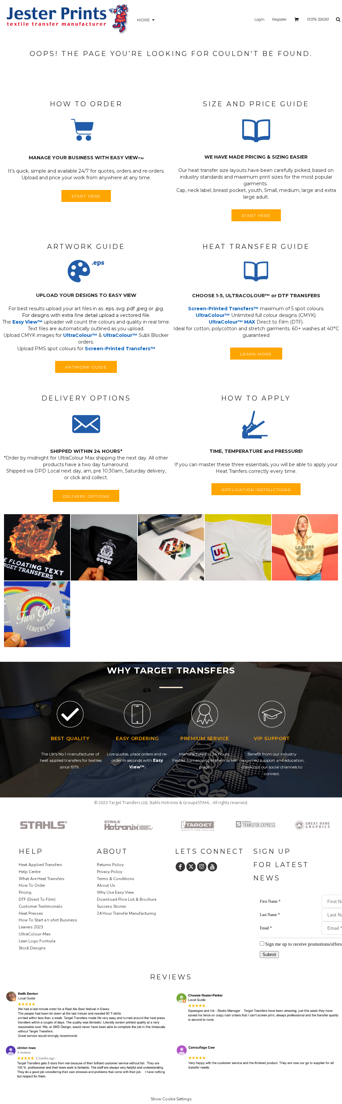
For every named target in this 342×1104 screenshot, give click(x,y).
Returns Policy (110, 864)
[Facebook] (180, 866)
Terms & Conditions (115, 878)
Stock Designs (32, 948)
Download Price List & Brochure (126, 899)
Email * (266, 928)
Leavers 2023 (31, 927)
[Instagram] (201, 866)
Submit (269, 954)
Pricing (25, 892)
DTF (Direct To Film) (37, 899)
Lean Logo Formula (37, 941)
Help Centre (29, 871)
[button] (86, 131)
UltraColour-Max (34, 934)
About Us (106, 885)
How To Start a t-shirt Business (48, 920)
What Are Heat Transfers (41, 878)
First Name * (270, 901)
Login (259, 19)
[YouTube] (212, 866)
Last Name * (270, 914)
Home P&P (30, 963)
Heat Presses (31, 913)
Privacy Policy (109, 871)
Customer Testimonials (40, 906)
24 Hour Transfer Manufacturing (126, 913)
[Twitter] (191, 866)
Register (279, 19)
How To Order (32, 885)
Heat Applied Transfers (40, 864)
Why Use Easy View (115, 892)
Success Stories (111, 906)
